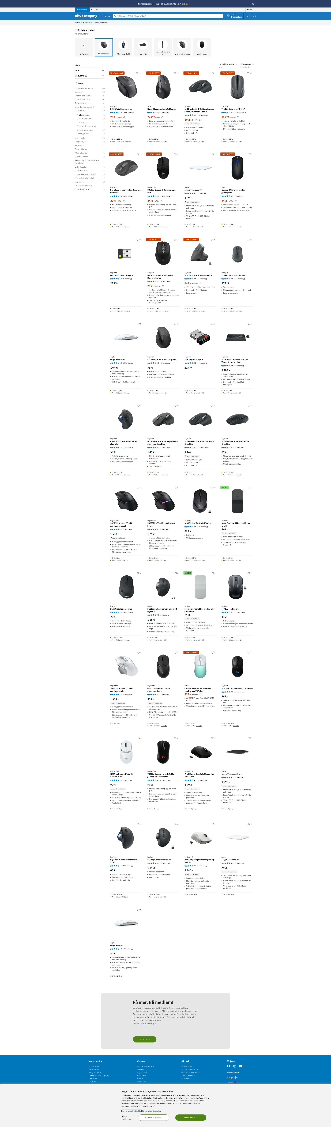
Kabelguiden (186, 1066)
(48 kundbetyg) (202, 279)
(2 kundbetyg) (164, 615)
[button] (88, 33)
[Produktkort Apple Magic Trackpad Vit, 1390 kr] (200, 168)
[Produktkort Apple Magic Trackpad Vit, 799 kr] (237, 838)
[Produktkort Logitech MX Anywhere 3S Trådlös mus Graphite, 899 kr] (237, 419)
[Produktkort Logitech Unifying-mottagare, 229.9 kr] (200, 337)
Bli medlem (144, 1039)
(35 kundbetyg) (165, 363)
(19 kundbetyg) (239, 366)
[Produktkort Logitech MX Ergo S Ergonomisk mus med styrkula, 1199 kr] (163, 587)
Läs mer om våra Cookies (131, 1111)
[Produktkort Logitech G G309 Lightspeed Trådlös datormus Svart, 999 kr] (163, 666)
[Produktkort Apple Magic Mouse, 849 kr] (126, 923)
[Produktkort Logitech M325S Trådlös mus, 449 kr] (237, 587)
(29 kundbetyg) (239, 692)
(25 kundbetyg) (128, 866)
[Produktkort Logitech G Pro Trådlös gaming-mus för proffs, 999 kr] (237, 666)
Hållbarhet (141, 1075)
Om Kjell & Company (145, 1066)
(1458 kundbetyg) (240, 112)
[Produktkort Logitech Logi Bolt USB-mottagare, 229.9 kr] (126, 253)
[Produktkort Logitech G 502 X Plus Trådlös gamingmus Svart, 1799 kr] (163, 501)
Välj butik (128, 142)
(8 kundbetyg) (127, 279)
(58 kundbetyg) (128, 196)
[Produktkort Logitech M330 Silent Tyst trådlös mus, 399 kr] (200, 501)
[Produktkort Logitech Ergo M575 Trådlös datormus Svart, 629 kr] (126, 838)
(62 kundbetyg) (202, 780)
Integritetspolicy (95, 1072)
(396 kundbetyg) (128, 112)
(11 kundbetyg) (165, 447)
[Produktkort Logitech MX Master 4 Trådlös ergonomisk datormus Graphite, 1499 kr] (163, 419)
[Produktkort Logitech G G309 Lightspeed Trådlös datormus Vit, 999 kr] (126, 752)
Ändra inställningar (127, 1117)
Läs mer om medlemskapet (144, 1023)
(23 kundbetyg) (128, 363)
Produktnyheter (188, 1075)
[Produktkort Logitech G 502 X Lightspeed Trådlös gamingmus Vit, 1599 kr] (126, 666)
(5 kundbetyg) (238, 196)
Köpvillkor (93, 1079)
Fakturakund (94, 1069)
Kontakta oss (94, 1066)
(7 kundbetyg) (164, 112)
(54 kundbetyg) (165, 281)
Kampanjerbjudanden (190, 1069)
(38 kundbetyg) (128, 612)
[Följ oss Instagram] (234, 1066)
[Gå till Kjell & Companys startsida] (87, 16)
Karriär (140, 1079)
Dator (81, 83)
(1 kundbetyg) (164, 695)
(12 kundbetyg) (128, 447)
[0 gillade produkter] (248, 16)
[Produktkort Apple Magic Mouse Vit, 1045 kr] (126, 337)
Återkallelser (94, 1082)
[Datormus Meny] (93, 23)
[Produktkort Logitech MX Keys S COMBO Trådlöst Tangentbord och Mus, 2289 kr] (237, 337)
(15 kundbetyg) (202, 193)
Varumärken (186, 1079)
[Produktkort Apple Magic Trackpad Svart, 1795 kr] (237, 752)
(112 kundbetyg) (239, 612)
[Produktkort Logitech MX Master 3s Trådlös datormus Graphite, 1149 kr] (200, 419)
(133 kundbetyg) (202, 115)
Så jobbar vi (142, 1072)
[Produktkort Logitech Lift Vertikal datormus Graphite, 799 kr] (163, 337)
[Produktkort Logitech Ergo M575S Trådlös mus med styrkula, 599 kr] (126, 419)
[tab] (82, 9)
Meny (107, 16)
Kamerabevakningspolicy (99, 1075)
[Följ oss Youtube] (240, 1066)
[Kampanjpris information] (124, 117)
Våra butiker (142, 1082)
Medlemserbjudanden (190, 1072)
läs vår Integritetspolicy (151, 1111)
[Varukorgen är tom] (254, 16)
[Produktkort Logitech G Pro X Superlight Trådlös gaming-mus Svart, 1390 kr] (200, 752)
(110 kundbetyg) (165, 196)
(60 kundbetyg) (128, 949)
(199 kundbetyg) (202, 527)
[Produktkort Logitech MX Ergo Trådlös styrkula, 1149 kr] (163, 838)
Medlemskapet (143, 1069)
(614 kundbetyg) (239, 279)
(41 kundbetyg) (165, 780)
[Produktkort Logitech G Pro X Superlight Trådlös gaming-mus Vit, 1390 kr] (200, 838)
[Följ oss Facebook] (228, 1066)
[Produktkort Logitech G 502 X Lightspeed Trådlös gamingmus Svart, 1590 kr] (126, 501)
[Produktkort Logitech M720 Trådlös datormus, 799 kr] (126, 587)
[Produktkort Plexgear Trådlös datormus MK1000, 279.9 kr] (237, 253)
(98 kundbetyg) (202, 363)
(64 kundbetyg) (239, 447)
